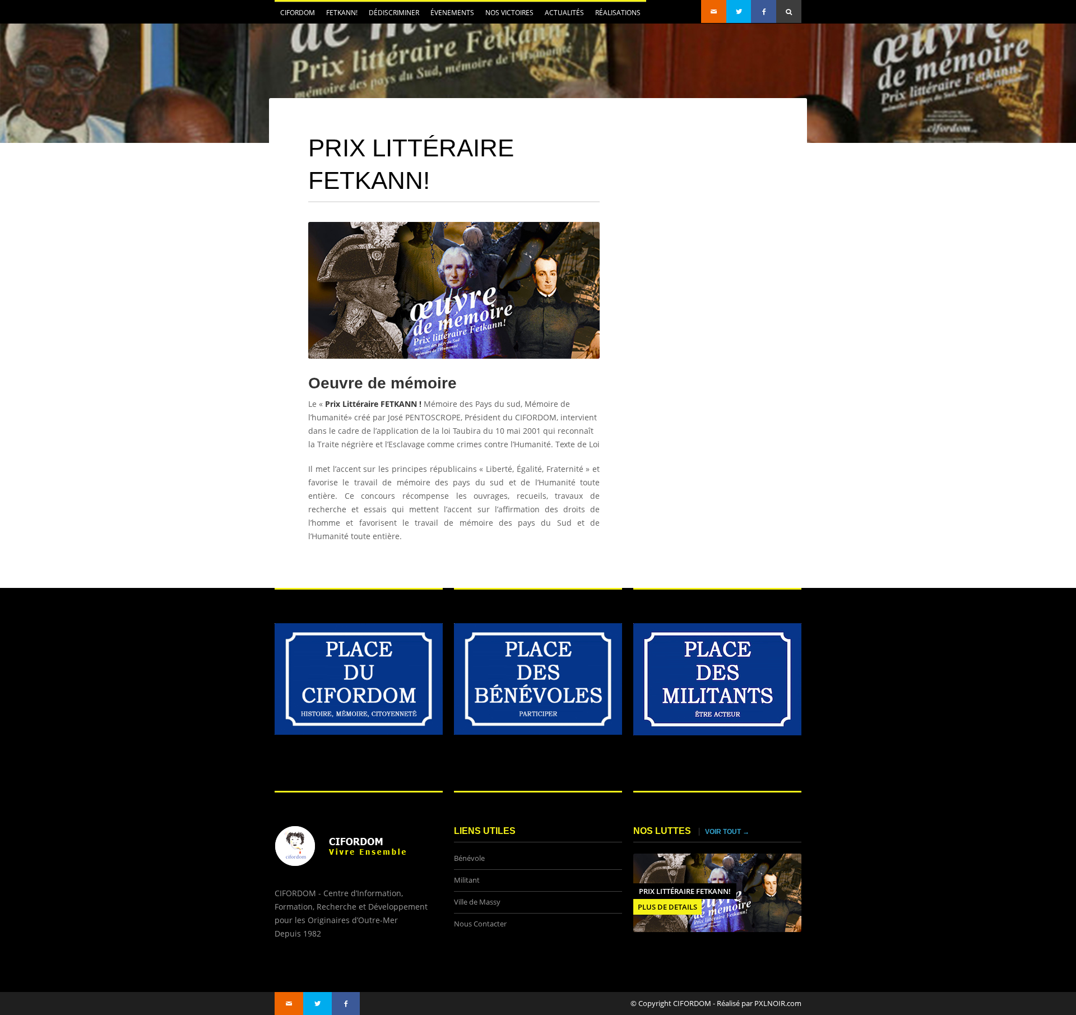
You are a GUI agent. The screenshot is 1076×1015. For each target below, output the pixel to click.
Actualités (561, 16)
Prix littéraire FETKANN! (685, 891)
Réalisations (618, 12)
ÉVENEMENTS (449, 16)
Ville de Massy (477, 902)
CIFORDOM (295, 16)
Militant (467, 880)
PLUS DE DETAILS (667, 907)
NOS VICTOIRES (509, 12)
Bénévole (469, 858)
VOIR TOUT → (727, 832)
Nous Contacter (480, 924)
